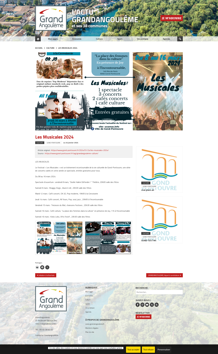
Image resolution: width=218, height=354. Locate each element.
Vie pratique (142, 38)
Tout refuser (148, 350)
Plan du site (89, 332)
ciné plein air (147, 190)
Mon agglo (53, 38)
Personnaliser (164, 350)
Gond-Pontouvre (53, 142)
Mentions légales (91, 328)
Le (70, 142)
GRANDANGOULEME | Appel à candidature (163, 275)
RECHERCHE (142, 288)
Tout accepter (133, 350)
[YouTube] (147, 305)
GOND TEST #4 (148, 240)
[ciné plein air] (159, 169)
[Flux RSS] (157, 305)
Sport (119, 38)
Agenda (166, 38)
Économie (76, 38)
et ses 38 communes (89, 26)
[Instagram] (142, 305)
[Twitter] (152, 305)
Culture (99, 38)
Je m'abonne (172, 18)
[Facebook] (138, 305)
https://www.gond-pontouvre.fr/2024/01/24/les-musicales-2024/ (80, 150)
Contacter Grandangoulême (46, 335)
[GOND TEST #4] (159, 220)
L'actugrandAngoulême (105, 15)
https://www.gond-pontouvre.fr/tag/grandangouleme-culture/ (71, 153)
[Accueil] (38, 38)
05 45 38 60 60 (46, 329)
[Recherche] (180, 38)
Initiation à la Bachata (46, 275)
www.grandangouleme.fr (94, 324)
